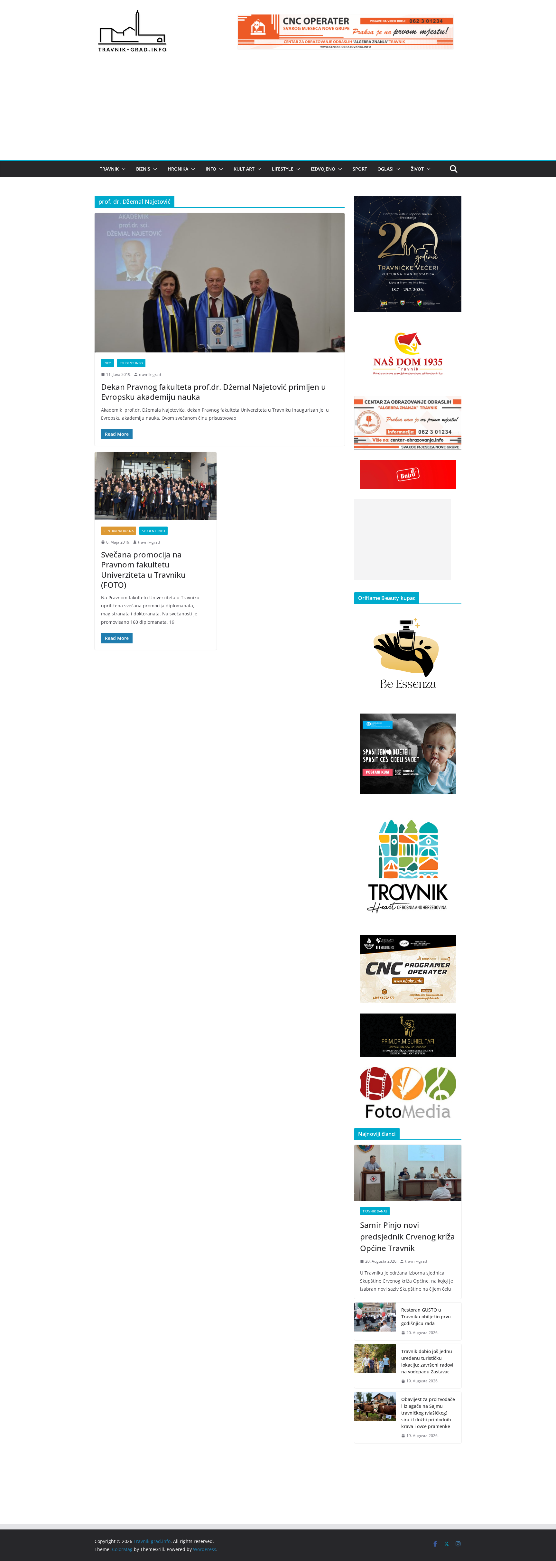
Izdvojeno (323, 169)
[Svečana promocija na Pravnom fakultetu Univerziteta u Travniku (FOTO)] (156, 486)
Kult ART (244, 169)
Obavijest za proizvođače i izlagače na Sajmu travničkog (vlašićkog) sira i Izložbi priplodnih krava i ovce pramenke (428, 1412)
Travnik (109, 169)
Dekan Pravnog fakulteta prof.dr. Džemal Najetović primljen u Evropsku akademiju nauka (213, 391)
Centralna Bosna (119, 530)
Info (211, 169)
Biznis (143, 169)
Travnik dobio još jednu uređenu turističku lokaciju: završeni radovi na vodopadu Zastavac (427, 1361)
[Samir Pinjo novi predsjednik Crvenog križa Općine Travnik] (407, 1173)
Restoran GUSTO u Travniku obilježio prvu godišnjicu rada (426, 1316)
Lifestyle (282, 169)
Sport (360, 169)
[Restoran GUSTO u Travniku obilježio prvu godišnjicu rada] (375, 1321)
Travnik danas (375, 1211)
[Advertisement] (278, 112)
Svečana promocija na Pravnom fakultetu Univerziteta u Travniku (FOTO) (143, 569)
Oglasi (385, 169)
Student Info (131, 363)
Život (417, 169)
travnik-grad (150, 374)
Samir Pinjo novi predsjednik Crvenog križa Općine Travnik (407, 1236)
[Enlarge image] (453, 204)
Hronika (178, 169)
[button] (122, 168)
